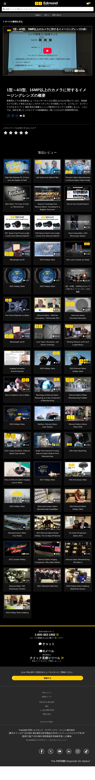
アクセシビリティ (62, 740)
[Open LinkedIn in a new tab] (68, 752)
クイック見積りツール (45, 658)
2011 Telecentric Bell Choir (47, 586)
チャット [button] (48, 644)
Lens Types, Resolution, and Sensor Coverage (47, 343)
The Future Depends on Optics (17, 315)
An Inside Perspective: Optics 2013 (78, 534)
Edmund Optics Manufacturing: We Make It (78, 560)
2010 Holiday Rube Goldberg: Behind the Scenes (77, 587)
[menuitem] (5, 3)
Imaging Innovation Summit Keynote (17, 369)
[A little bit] (10, 132)
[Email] (20, 116)
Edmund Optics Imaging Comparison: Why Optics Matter (47, 560)
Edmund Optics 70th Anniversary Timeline (17, 587)
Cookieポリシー (43, 740)
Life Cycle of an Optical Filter (47, 177)
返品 (46, 706)
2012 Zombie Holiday (17, 559)
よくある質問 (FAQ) (47, 710)
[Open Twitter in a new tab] (50, 752)
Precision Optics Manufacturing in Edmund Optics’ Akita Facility (78, 178)
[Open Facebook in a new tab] (41, 752)
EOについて (46, 693)
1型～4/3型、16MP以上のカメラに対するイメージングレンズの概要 (78, 289)
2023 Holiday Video (47, 260)
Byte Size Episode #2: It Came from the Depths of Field (17, 178)
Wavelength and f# (17, 260)
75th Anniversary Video (78, 480)
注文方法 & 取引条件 (46, 702)
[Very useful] (26, 132)
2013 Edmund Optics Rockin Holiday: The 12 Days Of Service (47, 534)
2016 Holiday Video (17, 506)
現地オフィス (47, 697)
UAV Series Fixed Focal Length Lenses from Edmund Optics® (47, 234)
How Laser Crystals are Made (77, 260)
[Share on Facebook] (13, 117)
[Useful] (21, 132)
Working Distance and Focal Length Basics (78, 343)
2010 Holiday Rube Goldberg (17, 613)
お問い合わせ (56, 15)
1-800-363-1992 (45, 634)
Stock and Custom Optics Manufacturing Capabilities (47, 507)
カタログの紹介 (46, 722)
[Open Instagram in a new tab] (77, 752)
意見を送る (47, 714)
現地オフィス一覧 (44, 638)
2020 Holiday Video (47, 368)
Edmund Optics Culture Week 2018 (78, 425)
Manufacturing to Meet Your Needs (17, 534)
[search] (48, 9)
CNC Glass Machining (77, 451)
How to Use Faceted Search (78, 204)
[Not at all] (5, 132)
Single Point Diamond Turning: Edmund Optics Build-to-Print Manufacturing (47, 453)
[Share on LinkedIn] (17, 117)
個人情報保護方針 (31, 740)
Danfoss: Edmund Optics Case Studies (47, 425)
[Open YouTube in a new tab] (59, 752)
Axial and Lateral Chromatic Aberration (78, 316)
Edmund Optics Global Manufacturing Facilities (78, 396)
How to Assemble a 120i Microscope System (77, 234)
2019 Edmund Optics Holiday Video (78, 369)
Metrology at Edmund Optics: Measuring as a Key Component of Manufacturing (47, 398)
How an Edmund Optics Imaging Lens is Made (17, 481)
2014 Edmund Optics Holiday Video (78, 507)
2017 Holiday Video (47, 480)
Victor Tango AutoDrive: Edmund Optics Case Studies (17, 452)
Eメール (48, 651)
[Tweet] (9, 117)
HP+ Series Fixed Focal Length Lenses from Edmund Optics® (17, 234)
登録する (47, 678)
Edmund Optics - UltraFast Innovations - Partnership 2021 (47, 316)
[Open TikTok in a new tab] (86, 752)
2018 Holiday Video (17, 424)
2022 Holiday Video (47, 286)
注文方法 (52, 740)
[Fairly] (16, 132)
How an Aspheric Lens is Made (17, 395)
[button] (23, 116)
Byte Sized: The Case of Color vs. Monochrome (17, 205)
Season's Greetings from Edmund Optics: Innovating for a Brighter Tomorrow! (47, 206)
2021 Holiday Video (17, 286)
